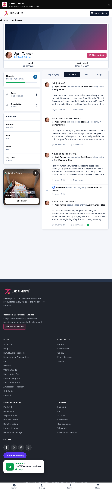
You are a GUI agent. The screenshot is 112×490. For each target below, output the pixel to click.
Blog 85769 (59, 89)
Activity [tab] (72, 74)
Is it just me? (58, 83)
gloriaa (84, 121)
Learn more (5, 4)
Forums (61, 344)
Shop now (21, 200)
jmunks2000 (86, 86)
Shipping (61, 406)
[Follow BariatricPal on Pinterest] (21, 448)
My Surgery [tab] (53, 74)
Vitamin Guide (10, 369)
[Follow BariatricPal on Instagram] (14, 448)
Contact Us (62, 419)
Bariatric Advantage (12, 432)
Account (61, 415)
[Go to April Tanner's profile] (47, 84)
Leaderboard (63, 348)
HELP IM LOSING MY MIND (66, 118)
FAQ (5, 361)
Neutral (14, 106)
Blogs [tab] (99, 74)
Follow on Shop (16, 455)
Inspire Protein (10, 415)
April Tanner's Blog (63, 160)
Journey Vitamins (11, 428)
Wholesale (62, 428)
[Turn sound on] (36, 173)
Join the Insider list (15, 326)
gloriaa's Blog (58, 124)
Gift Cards (8, 391)
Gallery (60, 352)
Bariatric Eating (10, 423)
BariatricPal (8, 411)
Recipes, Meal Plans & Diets (16, 357)
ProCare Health (10, 419)
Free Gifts (7, 395)
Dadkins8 (60, 187)
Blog (5, 348)
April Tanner (60, 86)
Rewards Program (11, 378)
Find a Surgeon (64, 357)
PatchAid (7, 406)
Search (60, 361)
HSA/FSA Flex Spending (14, 352)
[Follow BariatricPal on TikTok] (29, 448)
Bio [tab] (86, 74)
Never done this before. (64, 153)
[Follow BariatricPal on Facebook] (6, 448)
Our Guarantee (64, 423)
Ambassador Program (13, 386)
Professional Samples (67, 432)
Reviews (7, 365)
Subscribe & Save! (11, 382)
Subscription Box (11, 374)
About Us (7, 344)
